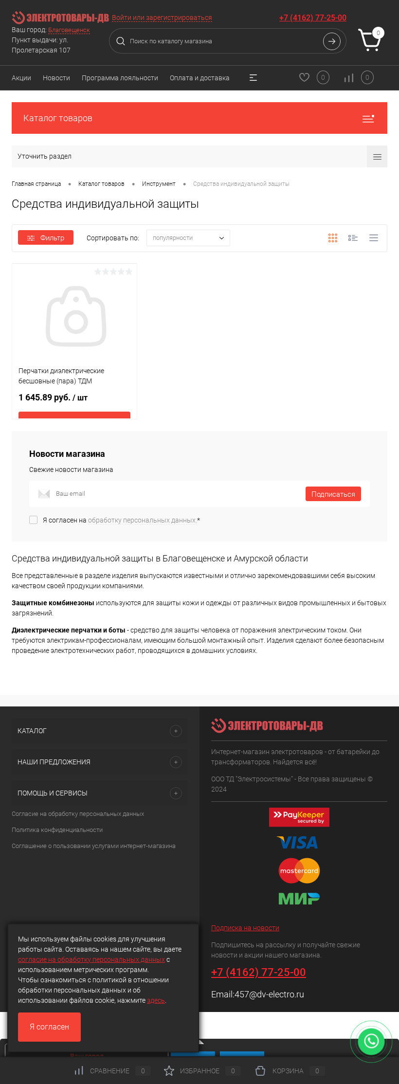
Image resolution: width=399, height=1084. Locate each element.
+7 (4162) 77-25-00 (312, 17)
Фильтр (52, 238)
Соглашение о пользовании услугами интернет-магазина (94, 845)
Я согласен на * (121, 520)
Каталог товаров (57, 118)
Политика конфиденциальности (57, 829)
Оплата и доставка (200, 78)
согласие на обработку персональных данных (91, 959)
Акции (21, 78)
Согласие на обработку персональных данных (78, 813)
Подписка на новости (245, 928)
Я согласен (49, 1026)
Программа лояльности (120, 78)
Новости (56, 78)
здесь (156, 1000)
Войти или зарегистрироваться (162, 17)
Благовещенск (69, 30)
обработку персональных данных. (142, 520)
